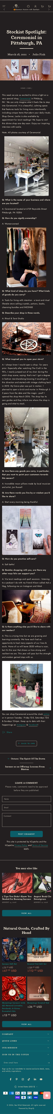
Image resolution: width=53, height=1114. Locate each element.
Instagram (21, 724)
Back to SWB (28, 743)
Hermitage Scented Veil (38, 1003)
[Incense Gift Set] (14, 950)
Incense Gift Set (9, 964)
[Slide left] (4, 9)
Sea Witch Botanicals (22, 1105)
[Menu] (3, 6)
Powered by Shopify (26, 1108)
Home (23, 88)
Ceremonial (25, 98)
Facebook (33, 724)
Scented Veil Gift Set (37, 964)
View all (26, 913)
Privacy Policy (21, 845)
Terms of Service (40, 845)
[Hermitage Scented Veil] (39, 988)
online (46, 714)
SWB (29, 88)
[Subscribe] (49, 1063)
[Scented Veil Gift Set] (39, 950)
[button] (28, 6)
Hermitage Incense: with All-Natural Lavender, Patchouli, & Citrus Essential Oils (13, 1007)
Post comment (26, 834)
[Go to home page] (16, 6)
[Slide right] (48, 9)
